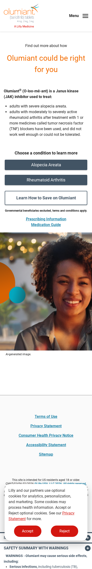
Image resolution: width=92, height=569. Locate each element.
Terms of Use (46, 416)
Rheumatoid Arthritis (46, 179)
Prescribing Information (46, 219)
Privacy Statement (46, 426)
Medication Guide (46, 224)
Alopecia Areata (46, 164)
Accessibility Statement (46, 445)
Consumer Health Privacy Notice (46, 435)
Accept (27, 531)
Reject (64, 531)
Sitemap (46, 454)
